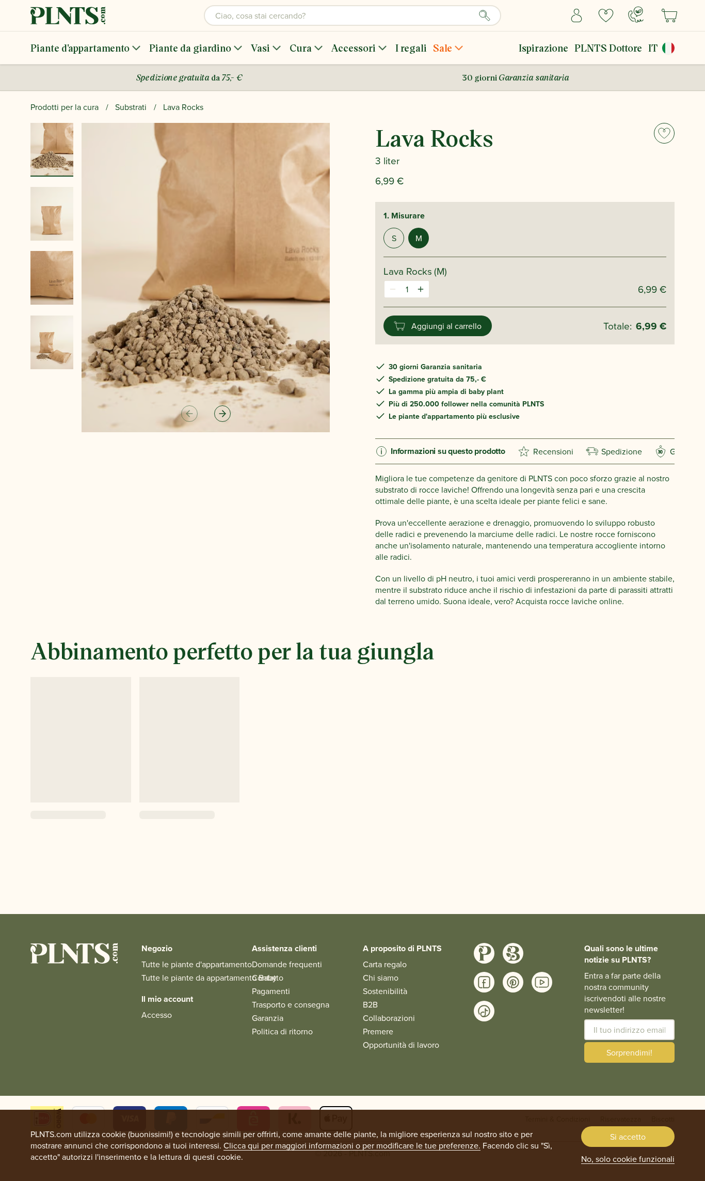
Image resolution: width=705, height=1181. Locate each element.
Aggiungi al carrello (446, 326)
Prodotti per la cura (64, 107)
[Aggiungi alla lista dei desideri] (664, 133)
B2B (370, 1004)
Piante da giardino (190, 47)
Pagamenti (271, 991)
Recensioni (553, 451)
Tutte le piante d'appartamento (196, 964)
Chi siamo (380, 977)
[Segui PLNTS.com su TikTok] (484, 1011)
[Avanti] (222, 413)
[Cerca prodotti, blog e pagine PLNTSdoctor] (484, 15)
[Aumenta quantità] (420, 289)
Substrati (131, 107)
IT (653, 47)
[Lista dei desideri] (606, 15)
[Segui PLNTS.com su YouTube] (542, 982)
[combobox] (352, 15)
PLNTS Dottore (608, 47)
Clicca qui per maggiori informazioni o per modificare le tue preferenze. (351, 1145)
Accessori (353, 47)
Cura (301, 47)
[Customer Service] (636, 14)
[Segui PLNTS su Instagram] (484, 953)
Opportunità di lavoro (401, 1044)
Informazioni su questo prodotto (448, 451)
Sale (442, 47)
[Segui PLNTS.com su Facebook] (484, 982)
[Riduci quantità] (393, 289)
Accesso (156, 1014)
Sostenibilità (385, 991)
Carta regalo (385, 964)
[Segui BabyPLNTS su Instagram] (513, 953)
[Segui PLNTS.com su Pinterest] (513, 982)
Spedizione (621, 451)
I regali (411, 47)
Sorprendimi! (629, 1052)
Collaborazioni (389, 1017)
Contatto (267, 977)
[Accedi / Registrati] (576, 15)
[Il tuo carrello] (669, 15)
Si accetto (628, 1136)
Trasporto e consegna (290, 1004)
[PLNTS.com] (67, 15)
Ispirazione (543, 47)
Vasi (260, 47)
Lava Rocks (183, 107)
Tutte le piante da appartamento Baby (209, 977)
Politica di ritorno (282, 1031)
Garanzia (267, 1017)
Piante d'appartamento (80, 47)
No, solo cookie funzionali (628, 1158)
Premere (378, 1031)
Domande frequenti (287, 964)
